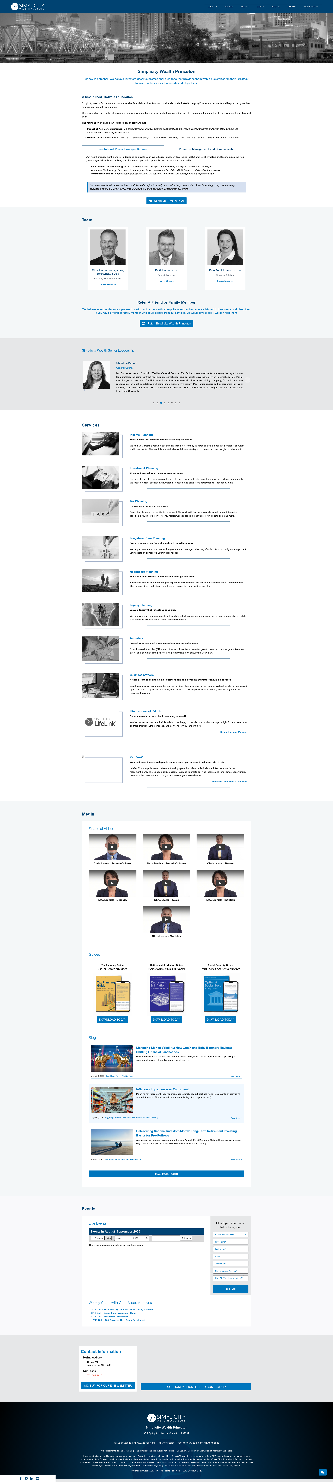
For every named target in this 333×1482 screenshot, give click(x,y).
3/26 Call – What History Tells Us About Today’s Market (122, 1309)
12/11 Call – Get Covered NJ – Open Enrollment (118, 1320)
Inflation (118, 1118)
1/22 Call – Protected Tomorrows (109, 1316)
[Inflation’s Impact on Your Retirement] (112, 1100)
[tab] (123, 149)
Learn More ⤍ (108, 284)
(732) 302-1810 (94, 1375)
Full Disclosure (122, 1443)
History (117, 1159)
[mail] (37, 1478)
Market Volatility (122, 1076)
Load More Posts (166, 1173)
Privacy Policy (166, 1443)
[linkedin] (31, 1478)
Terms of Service (186, 1443)
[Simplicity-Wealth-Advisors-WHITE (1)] (27, 3)
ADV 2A (137, 1443)
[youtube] (26, 1478)
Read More (235, 1076)
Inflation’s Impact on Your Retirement (162, 1089)
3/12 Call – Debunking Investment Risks (113, 1312)
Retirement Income (134, 1118)
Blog (107, 1076)
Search (186, 1238)
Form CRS (150, 1443)
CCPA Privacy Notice (208, 1443)
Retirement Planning (150, 1118)
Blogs (112, 1076)
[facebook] (20, 1478)
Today (108, 1238)
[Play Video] (112, 847)
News (131, 1076)
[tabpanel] (166, 166)
